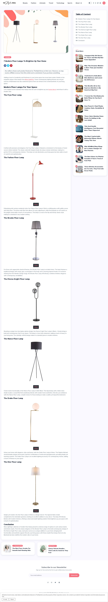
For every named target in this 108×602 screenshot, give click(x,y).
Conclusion (81, 40)
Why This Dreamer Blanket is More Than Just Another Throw (93, 68)
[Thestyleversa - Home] (9, 3)
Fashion (33, 3)
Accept (5, 599)
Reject (12, 599)
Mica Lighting (29, 79)
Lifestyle (42, 3)
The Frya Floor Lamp (84, 21)
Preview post (18, 545)
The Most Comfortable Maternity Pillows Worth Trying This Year (93, 138)
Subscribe (74, 575)
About (78, 3)
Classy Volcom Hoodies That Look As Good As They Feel (58, 550)
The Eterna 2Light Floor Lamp (87, 30)
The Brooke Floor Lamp (85, 27)
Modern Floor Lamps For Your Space (89, 19)
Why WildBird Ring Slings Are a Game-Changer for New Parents (93, 148)
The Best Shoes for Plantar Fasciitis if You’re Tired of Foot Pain (94, 158)
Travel (51, 3)
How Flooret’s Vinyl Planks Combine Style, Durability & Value (94, 108)
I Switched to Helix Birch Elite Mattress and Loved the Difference (93, 78)
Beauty (25, 3)
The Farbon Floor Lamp (85, 24)
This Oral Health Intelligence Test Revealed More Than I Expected (93, 128)
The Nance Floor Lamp (85, 32)
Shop (36, 144)
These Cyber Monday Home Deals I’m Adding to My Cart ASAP (93, 118)
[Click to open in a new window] (93, 3)
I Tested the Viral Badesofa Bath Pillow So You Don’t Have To (94, 98)
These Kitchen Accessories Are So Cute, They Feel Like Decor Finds (94, 168)
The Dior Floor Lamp (84, 38)
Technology (60, 3)
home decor (52, 89)
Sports (70, 3)
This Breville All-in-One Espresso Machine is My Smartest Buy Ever (92, 88)
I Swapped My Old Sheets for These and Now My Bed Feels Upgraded (93, 57)
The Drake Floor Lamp (85, 35)
